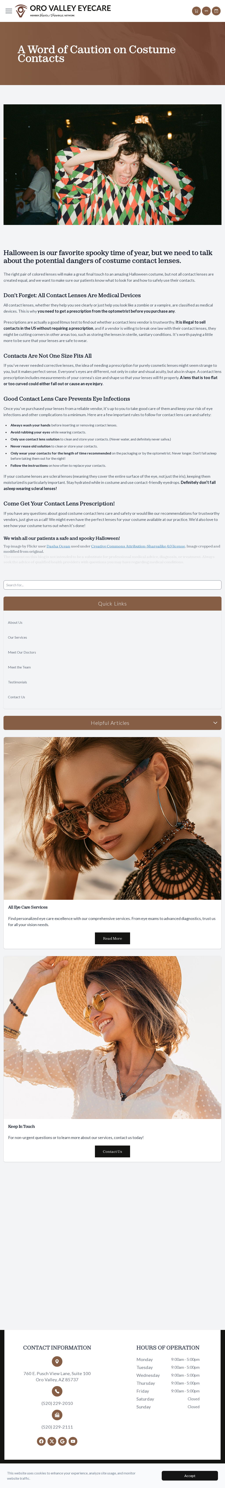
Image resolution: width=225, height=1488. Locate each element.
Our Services (17, 637)
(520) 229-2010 (57, 1403)
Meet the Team (19, 667)
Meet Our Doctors (22, 652)
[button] (8, 11)
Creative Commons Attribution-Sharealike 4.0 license (138, 546)
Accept (189, 1476)
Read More (112, 938)
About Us (15, 622)
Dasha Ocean (58, 546)
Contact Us (16, 697)
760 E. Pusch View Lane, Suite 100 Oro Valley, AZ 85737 (57, 1376)
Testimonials (17, 682)
